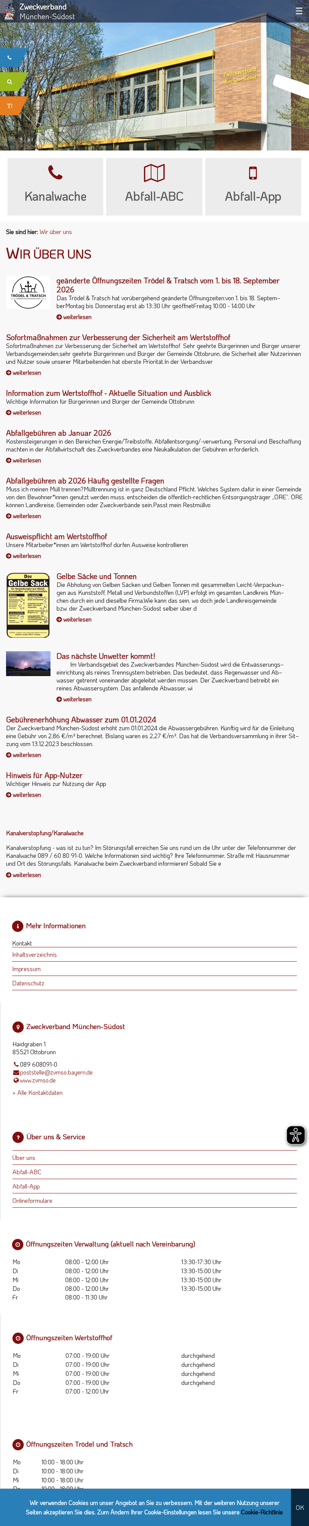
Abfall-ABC (26, 1172)
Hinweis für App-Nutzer (44, 775)
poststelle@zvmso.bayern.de (56, 1072)
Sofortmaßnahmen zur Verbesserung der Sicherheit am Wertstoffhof (118, 337)
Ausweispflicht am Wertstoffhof (56, 536)
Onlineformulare (32, 1200)
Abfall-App (26, 1186)
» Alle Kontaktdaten (37, 1092)
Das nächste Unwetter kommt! (106, 656)
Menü (299, 11)
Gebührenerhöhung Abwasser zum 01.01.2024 (81, 719)
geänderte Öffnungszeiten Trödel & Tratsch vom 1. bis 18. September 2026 (168, 284)
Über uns (23, 1157)
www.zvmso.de (38, 1080)
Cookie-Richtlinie (262, 1512)
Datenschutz (28, 983)
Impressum (26, 969)
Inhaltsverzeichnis (34, 954)
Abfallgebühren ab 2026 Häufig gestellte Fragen (85, 480)
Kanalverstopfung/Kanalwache (45, 833)
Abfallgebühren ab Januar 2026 (58, 433)
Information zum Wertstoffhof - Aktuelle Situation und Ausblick (108, 393)
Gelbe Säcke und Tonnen (97, 576)
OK (300, 1507)
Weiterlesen (77, 317)
